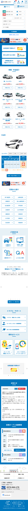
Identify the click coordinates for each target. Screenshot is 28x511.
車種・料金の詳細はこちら (14, 175)
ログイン (22, 3)
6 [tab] (19, 299)
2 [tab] (10, 299)
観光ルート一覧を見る (14, 301)
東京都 (20, 431)
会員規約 (7, 503)
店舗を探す (7, 478)
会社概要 (8, 501)
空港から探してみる (14, 34)
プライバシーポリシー (17, 501)
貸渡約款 (8, 504)
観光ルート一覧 (21, 506)
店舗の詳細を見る (8, 450)
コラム (13, 506)
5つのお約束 (7, 474)
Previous (1, 287)
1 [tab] (8, 299)
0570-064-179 (13, 487)
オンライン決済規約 (17, 504)
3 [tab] (13, 299)
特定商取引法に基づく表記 (17, 503)
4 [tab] (15, 299)
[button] (26, 2)
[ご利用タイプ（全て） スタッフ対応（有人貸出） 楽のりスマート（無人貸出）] (14, 21)
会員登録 (18, 3)
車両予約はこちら (20, 450)
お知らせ (14, 3)
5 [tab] (17, 299)
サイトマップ (6, 506)
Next (27, 287)
